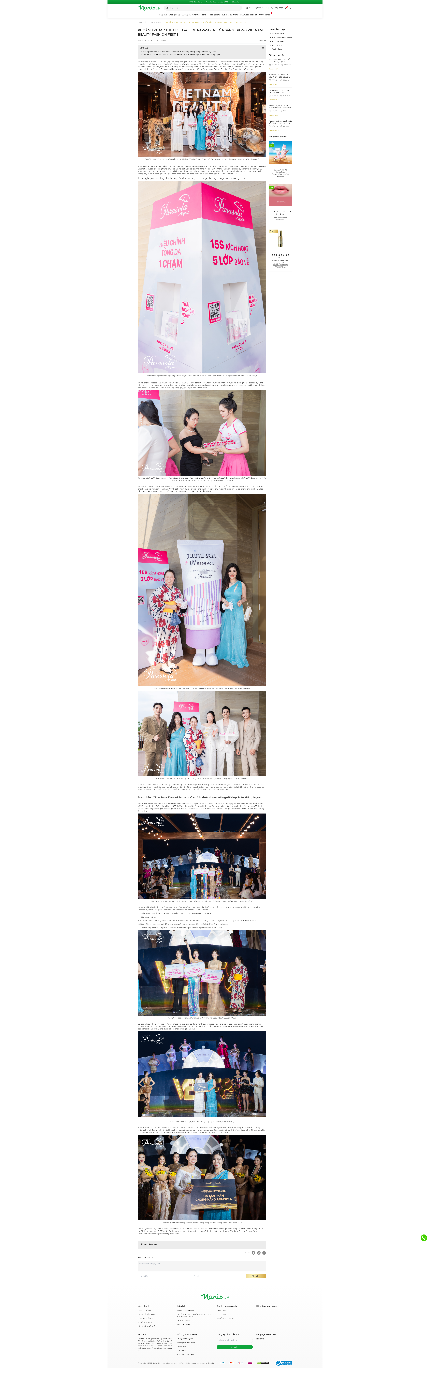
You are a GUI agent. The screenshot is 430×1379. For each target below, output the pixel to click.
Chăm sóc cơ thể (200, 15)
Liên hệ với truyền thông (147, 1326)
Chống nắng (174, 15)
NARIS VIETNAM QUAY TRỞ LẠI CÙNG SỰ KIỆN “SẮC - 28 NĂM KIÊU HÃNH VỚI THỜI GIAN (280, 60)
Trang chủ (162, 15)
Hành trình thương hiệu (282, 38)
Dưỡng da (186, 15)
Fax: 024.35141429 (184, 1324)
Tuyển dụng (277, 49)
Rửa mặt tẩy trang (229, 15)
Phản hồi (256, 1276)
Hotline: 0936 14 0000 (185, 1310)
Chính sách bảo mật (146, 1318)
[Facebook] (253, 1253)
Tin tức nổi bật (156, 22)
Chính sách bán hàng (185, 1354)
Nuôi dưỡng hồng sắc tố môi (280, 218)
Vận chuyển (181, 1351)
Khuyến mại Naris (145, 1322)
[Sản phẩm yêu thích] (290, 8)
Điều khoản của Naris (146, 1314)
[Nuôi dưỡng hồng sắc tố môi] (280, 195)
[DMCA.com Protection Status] (263, 1363)
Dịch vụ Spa (277, 45)
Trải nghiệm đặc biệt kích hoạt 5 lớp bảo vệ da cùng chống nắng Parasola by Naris (179, 52)
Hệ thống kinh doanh (258, 8)
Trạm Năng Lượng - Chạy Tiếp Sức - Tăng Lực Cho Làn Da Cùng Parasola (280, 91)
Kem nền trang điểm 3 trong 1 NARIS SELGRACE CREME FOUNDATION (280, 264)
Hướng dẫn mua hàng (186, 1343)
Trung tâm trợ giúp (185, 1339)
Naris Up (260, 1339)
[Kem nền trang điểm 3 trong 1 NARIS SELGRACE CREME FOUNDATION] (280, 238)
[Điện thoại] (424, 1237)
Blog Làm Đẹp (278, 41)
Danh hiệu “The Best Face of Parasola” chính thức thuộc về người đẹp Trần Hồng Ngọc (181, 55)
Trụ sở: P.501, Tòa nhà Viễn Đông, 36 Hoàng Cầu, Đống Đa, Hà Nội (194, 1315)
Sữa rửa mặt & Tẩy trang (226, 1318)
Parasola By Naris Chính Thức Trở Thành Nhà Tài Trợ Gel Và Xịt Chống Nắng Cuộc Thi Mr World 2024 (280, 107)
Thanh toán (181, 1347)
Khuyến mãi (264, 15)
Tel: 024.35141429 (183, 1320)
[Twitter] (265, 40)
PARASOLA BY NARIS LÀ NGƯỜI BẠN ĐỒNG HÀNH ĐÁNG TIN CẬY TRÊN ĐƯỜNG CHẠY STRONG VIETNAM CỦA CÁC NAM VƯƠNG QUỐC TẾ (280, 76)
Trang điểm (214, 15)
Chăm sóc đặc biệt (248, 15)
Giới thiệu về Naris (145, 1310)
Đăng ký (235, 1347)
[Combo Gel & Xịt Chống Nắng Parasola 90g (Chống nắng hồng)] (280, 152)
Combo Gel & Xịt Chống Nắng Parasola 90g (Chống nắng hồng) (280, 173)
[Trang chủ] (149, 8)
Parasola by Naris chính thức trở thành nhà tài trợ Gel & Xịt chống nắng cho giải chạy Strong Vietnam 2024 (280, 122)
